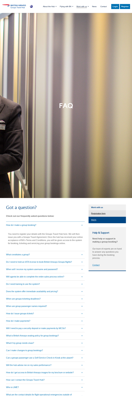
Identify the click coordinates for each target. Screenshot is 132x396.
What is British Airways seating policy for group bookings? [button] (32, 336)
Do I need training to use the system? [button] (23, 284)
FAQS (93, 220)
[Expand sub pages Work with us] (85, 6)
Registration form (98, 213)
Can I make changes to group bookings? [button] (24, 350)
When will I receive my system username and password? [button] (32, 269)
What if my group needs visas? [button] (20, 343)
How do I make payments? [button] (18, 321)
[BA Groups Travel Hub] (17, 6)
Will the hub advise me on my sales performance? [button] (28, 365)
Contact (103, 6)
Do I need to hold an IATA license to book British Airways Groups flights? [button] (39, 262)
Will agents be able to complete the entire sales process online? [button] (35, 277)
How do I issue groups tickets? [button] (20, 313)
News (94, 6)
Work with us (97, 207)
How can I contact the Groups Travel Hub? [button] (25, 380)
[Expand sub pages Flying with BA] (70, 6)
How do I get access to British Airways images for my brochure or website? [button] (40, 372)
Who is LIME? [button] (12, 387)
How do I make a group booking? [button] (21, 225)
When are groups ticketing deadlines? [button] (23, 299)
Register (125, 6)
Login (115, 6)
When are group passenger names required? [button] (26, 306)
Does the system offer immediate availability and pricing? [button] (32, 291)
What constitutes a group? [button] (18, 254)
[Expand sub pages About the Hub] (53, 6)
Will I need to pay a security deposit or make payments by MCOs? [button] (36, 328)
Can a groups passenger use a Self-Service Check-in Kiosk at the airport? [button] (39, 358)
